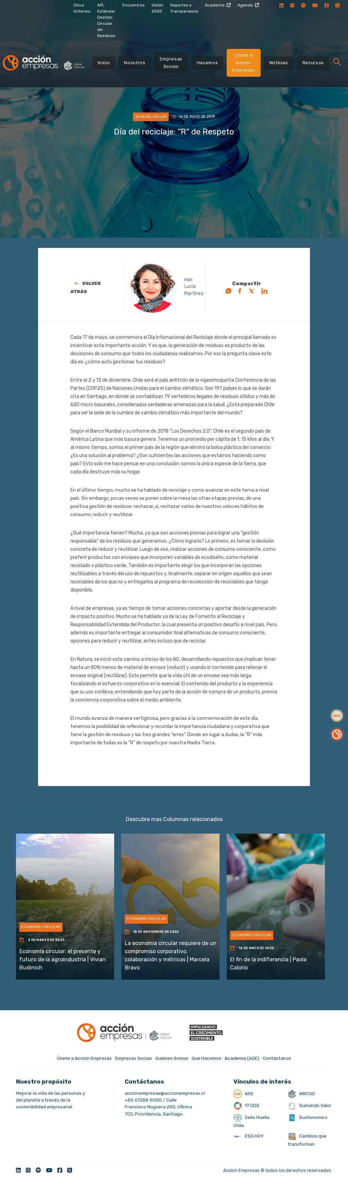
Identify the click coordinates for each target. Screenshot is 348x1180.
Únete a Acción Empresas (243, 63)
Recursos (313, 62)
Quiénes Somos (171, 1058)
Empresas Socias (171, 62)
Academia (215, 5)
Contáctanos (277, 1058)
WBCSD (306, 1093)
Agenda (245, 5)
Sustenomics (312, 1117)
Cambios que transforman (307, 1140)
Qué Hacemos (206, 1058)
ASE (249, 1093)
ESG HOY (254, 1136)
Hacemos (207, 62)
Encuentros (133, 5)
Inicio (104, 62)
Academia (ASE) (242, 1058)
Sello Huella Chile (251, 1121)
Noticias (278, 62)
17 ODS (251, 1105)
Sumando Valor (314, 1105)
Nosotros (134, 62)
